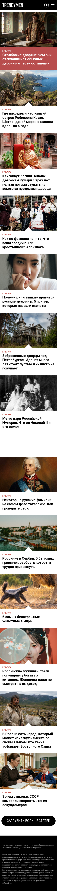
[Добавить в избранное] (46, 5)
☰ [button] (52, 4)
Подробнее (36, 848)
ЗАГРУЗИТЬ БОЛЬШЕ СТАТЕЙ (28, 821)
